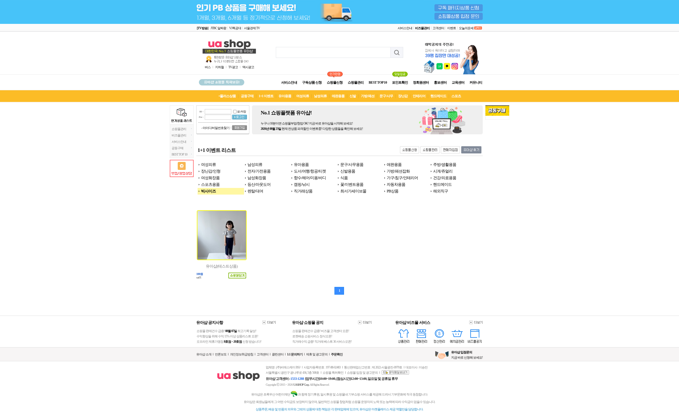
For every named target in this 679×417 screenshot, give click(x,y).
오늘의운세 (466, 28)
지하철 (219, 67)
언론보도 (221, 354)
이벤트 (451, 28)
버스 (208, 67)
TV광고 (233, 67)
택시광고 (248, 67)
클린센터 (278, 354)
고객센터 (438, 28)
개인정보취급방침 (241, 354)
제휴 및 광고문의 (317, 354)
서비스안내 (405, 28)
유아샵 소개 (203, 354)
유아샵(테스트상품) (222, 266)
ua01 (198, 277)
